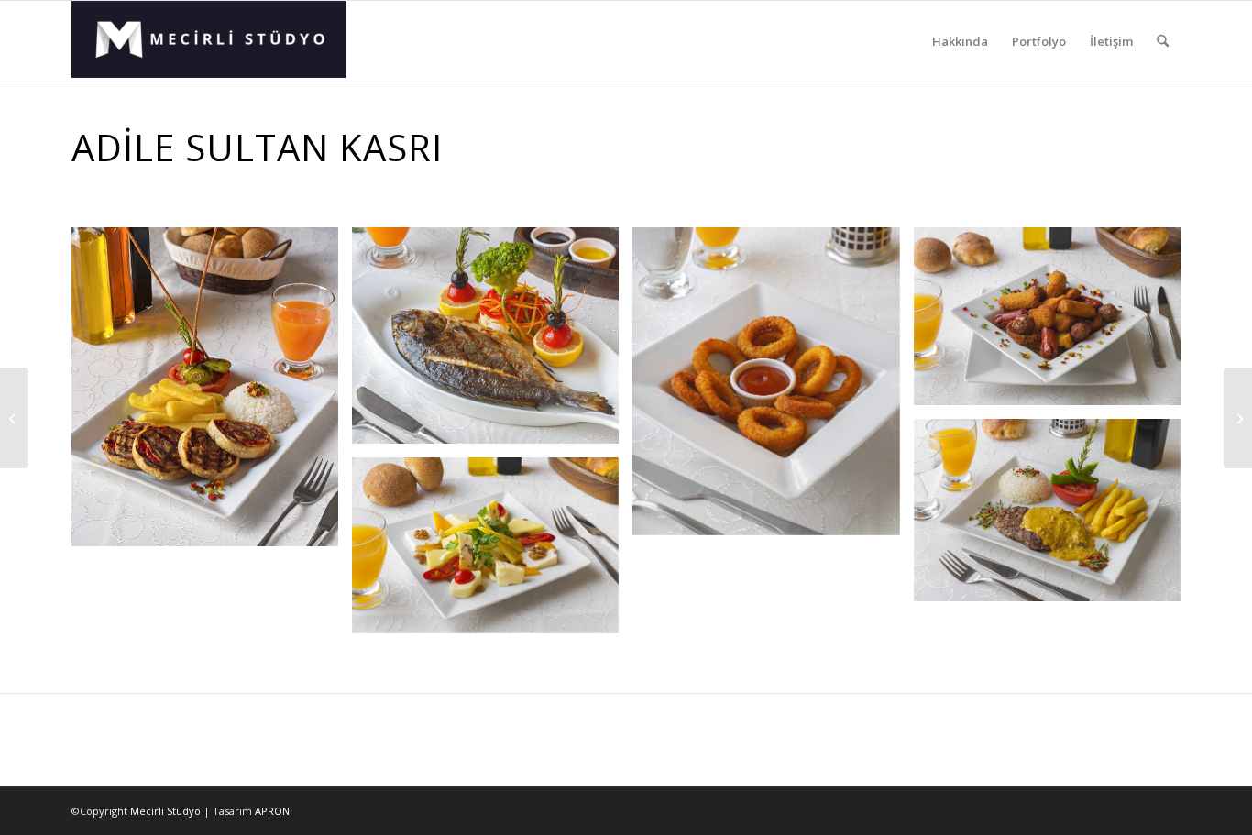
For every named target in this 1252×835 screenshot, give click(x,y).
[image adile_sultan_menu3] (492, 342)
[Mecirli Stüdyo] (208, 41)
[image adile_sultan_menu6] (492, 552)
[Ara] (1163, 41)
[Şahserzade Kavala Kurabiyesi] (14, 418)
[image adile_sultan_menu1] (211, 393)
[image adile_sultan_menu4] (1054, 517)
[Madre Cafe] (1238, 418)
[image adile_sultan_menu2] (1054, 323)
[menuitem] (960, 41)
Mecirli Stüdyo (165, 811)
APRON (272, 811)
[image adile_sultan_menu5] (772, 388)
